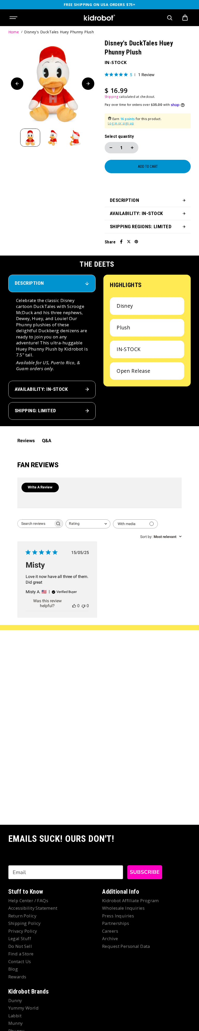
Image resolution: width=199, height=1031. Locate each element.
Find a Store (21, 954)
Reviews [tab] (26, 440)
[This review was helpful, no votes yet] (74, 605)
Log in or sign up (121, 123)
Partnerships (115, 923)
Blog (13, 969)
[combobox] (88, 523)
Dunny (15, 1000)
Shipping (111, 96)
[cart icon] (185, 17)
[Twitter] (129, 242)
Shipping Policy (24, 923)
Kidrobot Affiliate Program (130, 900)
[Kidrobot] (99, 18)
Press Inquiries (118, 916)
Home (13, 31)
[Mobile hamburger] (14, 17)
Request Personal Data (126, 946)
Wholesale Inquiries (123, 908)
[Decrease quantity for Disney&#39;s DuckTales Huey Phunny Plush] (111, 147)
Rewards (17, 977)
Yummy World (23, 1008)
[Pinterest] (136, 242)
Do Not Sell (20, 946)
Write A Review (40, 487)
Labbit (15, 1016)
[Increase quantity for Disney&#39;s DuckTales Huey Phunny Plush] (132, 147)
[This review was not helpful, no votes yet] (83, 605)
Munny (15, 1023)
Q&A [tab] (46, 440)
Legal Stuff (19, 938)
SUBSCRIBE (145, 872)
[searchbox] (35, 524)
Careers (110, 931)
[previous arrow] (17, 83)
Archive (110, 938)
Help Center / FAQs (28, 900)
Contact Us (19, 961)
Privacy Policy (22, 931)
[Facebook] (121, 242)
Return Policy (22, 916)
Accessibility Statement (33, 908)
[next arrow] (88, 83)
